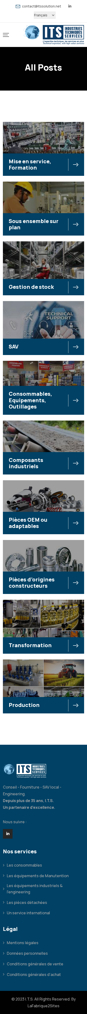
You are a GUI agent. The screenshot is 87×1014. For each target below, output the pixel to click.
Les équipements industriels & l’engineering (35, 889)
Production (24, 705)
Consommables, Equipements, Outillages (30, 400)
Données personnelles (27, 953)
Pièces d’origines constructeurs (32, 582)
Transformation (30, 645)
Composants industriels (26, 463)
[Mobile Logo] (54, 35)
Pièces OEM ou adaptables (28, 523)
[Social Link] (8, 834)
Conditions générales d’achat (34, 974)
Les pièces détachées (27, 902)
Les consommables (24, 865)
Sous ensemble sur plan (33, 224)
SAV (13, 346)
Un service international (28, 912)
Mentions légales (22, 942)
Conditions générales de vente (35, 964)
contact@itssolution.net (41, 6)
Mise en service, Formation (30, 164)
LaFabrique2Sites (43, 1005)
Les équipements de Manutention (38, 875)
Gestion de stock (31, 286)
